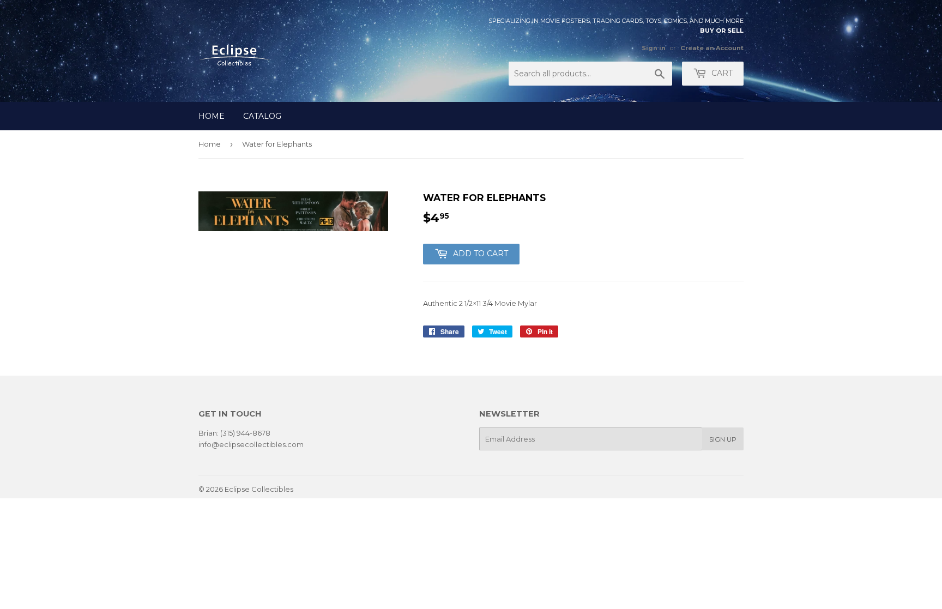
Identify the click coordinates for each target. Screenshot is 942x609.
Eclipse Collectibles (259, 489)
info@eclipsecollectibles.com (251, 444)
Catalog (262, 116)
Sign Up (722, 439)
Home (211, 116)
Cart (721, 73)
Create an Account (712, 48)
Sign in (654, 48)
